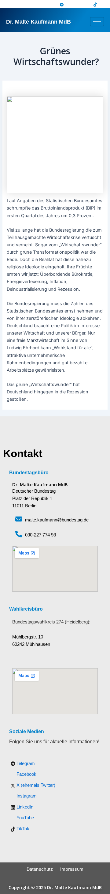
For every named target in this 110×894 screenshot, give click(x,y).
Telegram (25, 763)
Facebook (25, 774)
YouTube (24, 817)
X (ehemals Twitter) (35, 785)
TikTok (22, 828)
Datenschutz (40, 869)
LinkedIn (24, 807)
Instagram (26, 796)
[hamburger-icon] (97, 21)
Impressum (71, 869)
